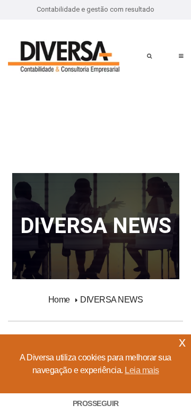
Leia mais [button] (142, 370)
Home (59, 299)
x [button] (182, 342)
